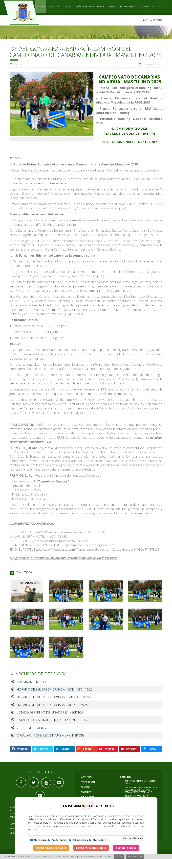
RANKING (125, 777)
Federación (54, 6)
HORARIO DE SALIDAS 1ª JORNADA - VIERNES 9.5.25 (51, 705)
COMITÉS (85, 792)
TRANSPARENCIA (128, 6)
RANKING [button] (113, 6)
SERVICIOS (101, 6)
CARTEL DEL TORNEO (30, 728)
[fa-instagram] (40, 796)
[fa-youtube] (46, 782)
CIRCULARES (89, 6)
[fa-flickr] (59, 782)
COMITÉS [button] (77, 6)
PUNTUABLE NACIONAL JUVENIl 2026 (140, 782)
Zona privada (153, 20)
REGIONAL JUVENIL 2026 (136, 796)
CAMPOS (66, 6)
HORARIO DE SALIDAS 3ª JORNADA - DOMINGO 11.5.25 (53, 689)
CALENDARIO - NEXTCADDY (151, 6)
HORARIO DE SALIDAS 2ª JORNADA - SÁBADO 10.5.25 (52, 697)
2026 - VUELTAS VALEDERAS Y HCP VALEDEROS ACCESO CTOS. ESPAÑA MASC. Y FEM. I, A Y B (141, 790)
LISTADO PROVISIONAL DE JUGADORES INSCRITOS (50, 720)
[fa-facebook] (21, 782)
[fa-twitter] (34, 782)
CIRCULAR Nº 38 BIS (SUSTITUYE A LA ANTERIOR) (49, 735)
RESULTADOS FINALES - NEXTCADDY (129, 142)
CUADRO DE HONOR (30, 682)
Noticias (40, 6)
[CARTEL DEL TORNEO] (27, 591)
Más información (135, 856)
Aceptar (119, 856)
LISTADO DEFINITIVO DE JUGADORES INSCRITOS (48, 712)
